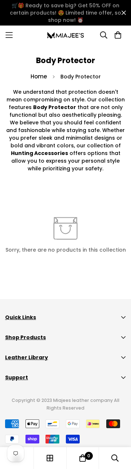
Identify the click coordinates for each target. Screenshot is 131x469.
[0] (82, 458)
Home (39, 76)
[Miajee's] (66, 35)
